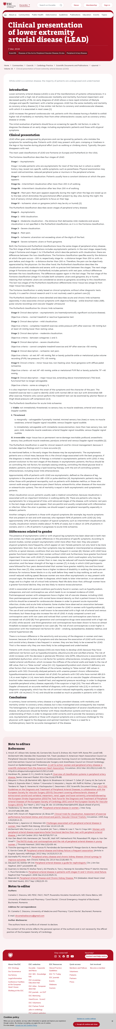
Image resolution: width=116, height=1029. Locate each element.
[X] (59, 956)
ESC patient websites (37, 1013)
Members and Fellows (78, 968)
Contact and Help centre (96, 956)
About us (12, 15)
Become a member (97, 968)
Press (72, 982)
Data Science (51, 15)
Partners (73, 978)
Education (87, 15)
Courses (52, 988)
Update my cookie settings (86, 1018)
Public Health (37, 15)
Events (96, 15)
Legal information (15, 978)
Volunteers (74, 971)
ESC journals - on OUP (37, 992)
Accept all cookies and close (87, 1024)
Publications (75, 15)
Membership (91, 5)
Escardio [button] (23, 5)
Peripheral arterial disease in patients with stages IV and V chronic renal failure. (67, 872)
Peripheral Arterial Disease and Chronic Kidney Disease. (46, 878)
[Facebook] (64, 956)
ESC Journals (54, 977)
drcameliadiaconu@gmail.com (29, 915)
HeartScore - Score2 (37, 999)
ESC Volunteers (35, 1003)
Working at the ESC (16, 991)
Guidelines (63, 15)
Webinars (53, 984)
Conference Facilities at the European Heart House (16, 984)
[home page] (5, 14)
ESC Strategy (13, 968)
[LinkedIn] (68, 956)
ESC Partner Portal (36, 1006)
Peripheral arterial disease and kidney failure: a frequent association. (60, 850)
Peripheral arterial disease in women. (61, 807)
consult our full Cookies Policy (26, 1025)
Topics (104, 15)
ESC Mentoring (34, 996)
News (76, 5)
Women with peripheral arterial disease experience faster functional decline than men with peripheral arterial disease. (56, 832)
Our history (12, 975)
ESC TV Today (55, 974)
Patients (73, 975)
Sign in (107, 5)
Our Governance (14, 971)
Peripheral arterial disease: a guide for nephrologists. (61, 862)
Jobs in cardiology (35, 1010)
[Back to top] (108, 1012)
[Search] (61, 5)
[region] (58, 1021)
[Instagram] (55, 956)
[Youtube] (72, 956)
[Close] (112, 1021)
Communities (24, 15)
